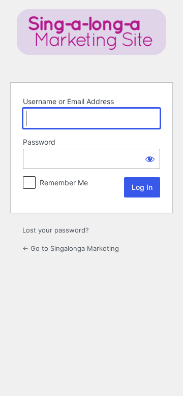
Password (39, 142)
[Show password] (150, 159)
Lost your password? (55, 230)
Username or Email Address (68, 101)
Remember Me (64, 182)
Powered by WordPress (91, 39)
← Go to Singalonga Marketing (70, 248)
